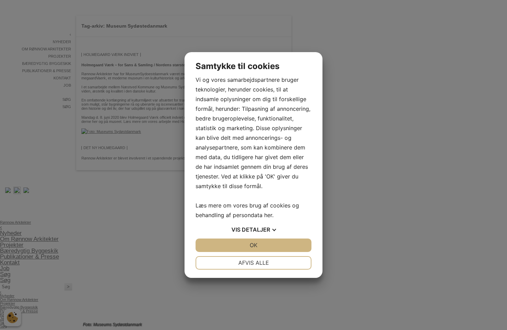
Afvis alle (253, 262)
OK (253, 245)
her (268, 215)
